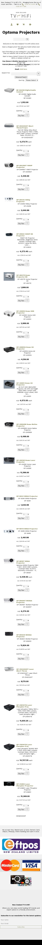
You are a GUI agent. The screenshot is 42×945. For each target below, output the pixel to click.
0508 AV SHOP (30, 4)
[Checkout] (30, 24)
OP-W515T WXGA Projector (23, 562)
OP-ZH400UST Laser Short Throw (25, 670)
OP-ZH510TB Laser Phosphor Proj (24, 706)
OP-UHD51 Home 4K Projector (24, 384)
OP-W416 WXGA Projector (27, 529)
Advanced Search (21, 77)
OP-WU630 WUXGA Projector (24, 635)
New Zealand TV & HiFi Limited (27, 942)
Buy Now (21, 115)
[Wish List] (17, 24)
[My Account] (11, 24)
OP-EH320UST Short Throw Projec (24, 127)
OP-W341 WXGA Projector (27, 496)
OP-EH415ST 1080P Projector (24, 166)
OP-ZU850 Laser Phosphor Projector (24, 785)
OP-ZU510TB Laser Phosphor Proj (24, 745)
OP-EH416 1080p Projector (23, 200)
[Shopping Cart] (24, 24)
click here (23, 69)
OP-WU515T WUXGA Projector (24, 601)
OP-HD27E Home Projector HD (23, 276)
